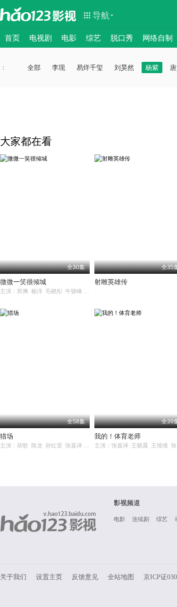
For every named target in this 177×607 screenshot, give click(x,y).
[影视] (64, 15)
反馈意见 (85, 577)
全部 (34, 67)
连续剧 (140, 519)
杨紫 (152, 67)
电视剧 (40, 38)
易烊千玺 (89, 67)
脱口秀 (121, 38)
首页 (12, 38)
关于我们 (13, 577)
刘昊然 (124, 67)
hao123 (25, 14)
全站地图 (121, 577)
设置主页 (49, 577)
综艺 (93, 38)
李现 (58, 67)
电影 (68, 38)
